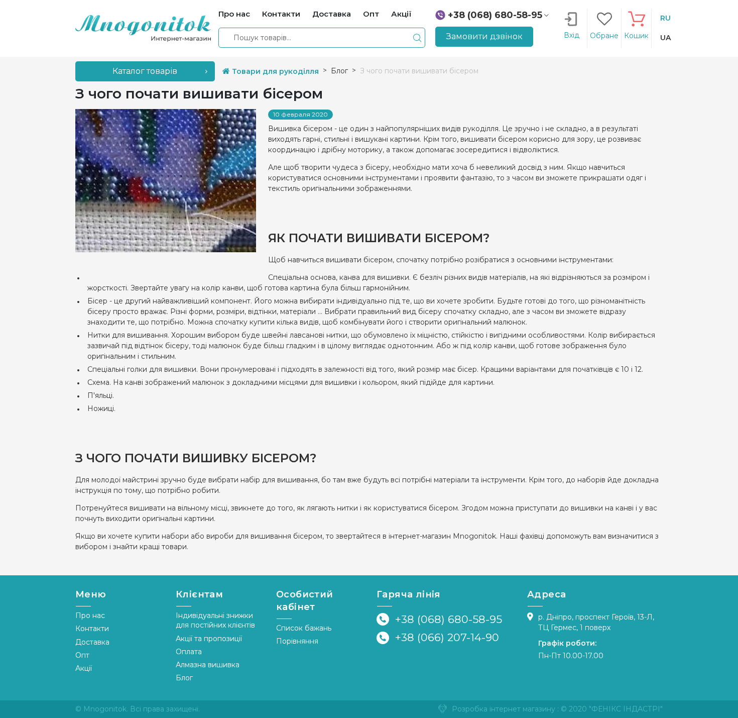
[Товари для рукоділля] (143, 27)
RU (665, 18)
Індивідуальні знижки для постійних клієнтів (215, 620)
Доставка (92, 642)
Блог (184, 677)
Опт (82, 655)
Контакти (92, 628)
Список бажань (303, 628)
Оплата (189, 651)
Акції (83, 668)
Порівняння (297, 641)
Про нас (90, 615)
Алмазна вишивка (207, 664)
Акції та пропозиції (209, 638)
